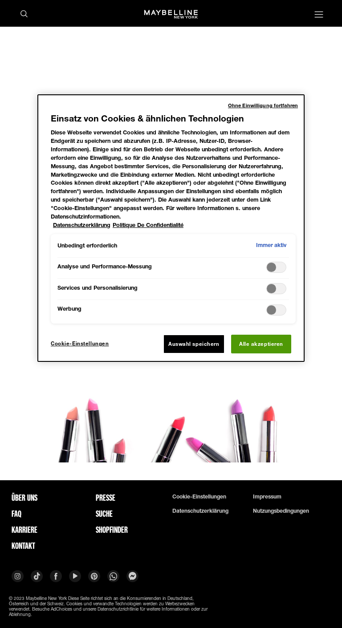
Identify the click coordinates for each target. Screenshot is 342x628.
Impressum (267, 497)
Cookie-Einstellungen (199, 497)
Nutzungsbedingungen (281, 511)
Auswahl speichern (194, 344)
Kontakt (23, 546)
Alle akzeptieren (261, 344)
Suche (104, 514)
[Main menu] (318, 15)
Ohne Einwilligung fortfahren (263, 105)
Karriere (24, 530)
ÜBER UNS (24, 498)
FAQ (16, 514)
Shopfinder (112, 530)
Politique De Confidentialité (148, 225)
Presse (105, 498)
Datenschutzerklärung (200, 511)
